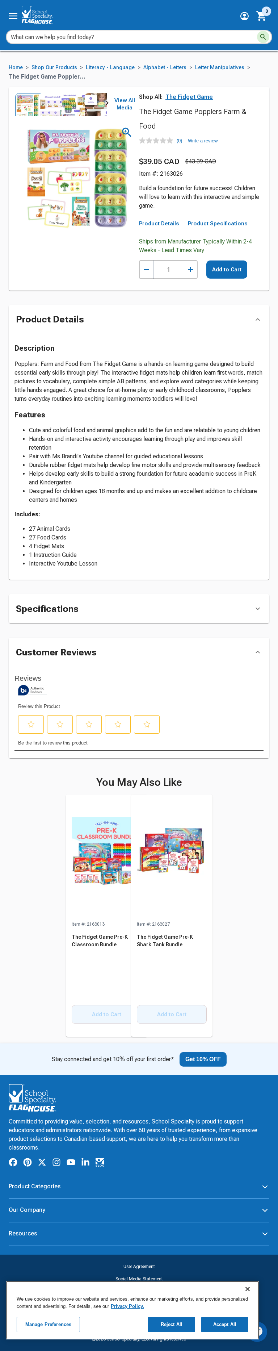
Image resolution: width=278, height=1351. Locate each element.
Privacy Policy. (127, 1306)
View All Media (124, 104)
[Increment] (190, 269)
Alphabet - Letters (164, 67)
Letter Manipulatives (219, 67)
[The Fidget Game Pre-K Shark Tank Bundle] (172, 857)
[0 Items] (262, 16)
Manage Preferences (48, 1324)
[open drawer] (13, 16)
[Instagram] (56, 1163)
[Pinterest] (27, 1163)
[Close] (248, 1289)
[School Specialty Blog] (100, 1163)
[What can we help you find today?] (263, 37)
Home (16, 67)
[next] (107, 104)
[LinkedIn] (85, 1163)
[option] (26, 104)
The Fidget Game (189, 96)
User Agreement (139, 1266)
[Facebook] (13, 1163)
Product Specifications (218, 223)
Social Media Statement (139, 1278)
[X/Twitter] (42, 1163)
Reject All (171, 1324)
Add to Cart (226, 269)
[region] (132, 1310)
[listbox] (60, 104)
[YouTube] (71, 1163)
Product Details (159, 223)
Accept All (224, 1324)
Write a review (203, 140)
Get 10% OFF (203, 1059)
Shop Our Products (54, 67)
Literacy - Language (110, 67)
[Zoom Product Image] (127, 132)
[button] (244, 16)
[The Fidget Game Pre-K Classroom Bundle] (107, 857)
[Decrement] (146, 269)
